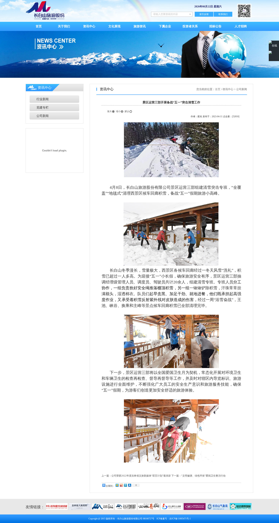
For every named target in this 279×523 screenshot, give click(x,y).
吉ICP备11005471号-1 (180, 518)
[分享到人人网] (129, 485)
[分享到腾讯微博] (125, 485)
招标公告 (215, 26)
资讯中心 (89, 26)
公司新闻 (42, 115)
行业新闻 (42, 99)
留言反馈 (204, 14)
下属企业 (165, 26)
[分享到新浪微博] (121, 485)
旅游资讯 (140, 26)
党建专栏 (42, 107)
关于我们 (64, 26)
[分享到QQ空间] (117, 485)
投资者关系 (190, 26)
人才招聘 (241, 26)
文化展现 (114, 26)
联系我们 (223, 14)
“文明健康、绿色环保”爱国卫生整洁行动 (203, 475)
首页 (39, 26)
